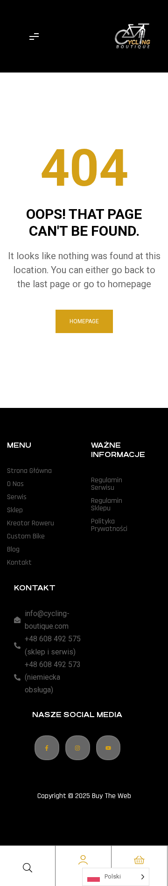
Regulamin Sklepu (106, 504)
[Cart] (139, 859)
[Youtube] (108, 747)
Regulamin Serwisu (106, 484)
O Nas (15, 484)
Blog (13, 549)
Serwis (17, 497)
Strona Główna (29, 471)
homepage (84, 321)
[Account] (83, 859)
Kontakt (19, 562)
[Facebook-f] (47, 747)
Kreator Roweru (30, 523)
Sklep (15, 510)
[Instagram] (77, 747)
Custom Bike (26, 536)
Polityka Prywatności (109, 525)
